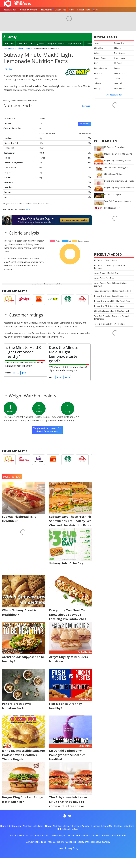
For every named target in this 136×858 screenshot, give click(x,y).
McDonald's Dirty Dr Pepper (106, 260)
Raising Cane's (120, 73)
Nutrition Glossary (62, 825)
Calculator (22, 43)
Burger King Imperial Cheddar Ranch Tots (112, 301)
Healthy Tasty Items (124, 825)
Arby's (96, 43)
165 (17, 373)
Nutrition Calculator (28, 9)
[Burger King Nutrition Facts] (38, 300)
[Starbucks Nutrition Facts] (67, 300)
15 (68, 377)
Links (60, 848)
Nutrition (9, 43)
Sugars (8, 172)
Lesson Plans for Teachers (87, 825)
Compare (86, 106)
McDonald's (119, 63)
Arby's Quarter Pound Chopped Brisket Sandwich (110, 284)
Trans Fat (9, 147)
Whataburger (119, 88)
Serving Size (9, 118)
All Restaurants (114, 94)
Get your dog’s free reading (74, 220)
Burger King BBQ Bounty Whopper (109, 306)
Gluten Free (60, 9)
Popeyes (98, 73)
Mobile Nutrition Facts (68, 829)
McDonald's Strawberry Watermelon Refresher (109, 266)
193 (60, 377)
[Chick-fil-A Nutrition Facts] (24, 459)
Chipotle (117, 48)
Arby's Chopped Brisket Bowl (106, 273)
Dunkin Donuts (100, 58)
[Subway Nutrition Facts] (53, 300)
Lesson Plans (83, 9)
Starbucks (118, 78)
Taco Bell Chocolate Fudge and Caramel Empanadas (111, 317)
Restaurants (9, 9)
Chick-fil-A (98, 48)
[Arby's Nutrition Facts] (82, 300)
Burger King (119, 43)
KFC (96, 63)
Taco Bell (118, 83)
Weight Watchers (56, 43)
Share (10, 69)
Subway (28, 209)
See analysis (84, 123)
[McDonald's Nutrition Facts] (9, 300)
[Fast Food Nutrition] (17, 3)
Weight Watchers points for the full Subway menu (47, 430)
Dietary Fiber (11, 167)
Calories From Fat (12, 128)
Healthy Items (37, 43)
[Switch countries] (95, 9)
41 (25, 373)
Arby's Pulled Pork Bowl (104, 278)
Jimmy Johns (119, 58)
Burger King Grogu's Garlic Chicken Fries (111, 296)
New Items (46, 9)
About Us (107, 825)
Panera (117, 68)
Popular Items (75, 43)
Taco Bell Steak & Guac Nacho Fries (109, 324)
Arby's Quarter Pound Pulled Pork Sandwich (112, 291)
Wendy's (97, 88)
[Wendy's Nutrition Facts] (24, 300)
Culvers (97, 53)
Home (3, 825)
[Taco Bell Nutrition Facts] (38, 459)
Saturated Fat (11, 143)
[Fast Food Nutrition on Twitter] (69, 816)
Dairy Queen (119, 53)
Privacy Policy (71, 848)
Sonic (96, 78)
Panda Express (100, 68)
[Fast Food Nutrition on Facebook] (58, 816)
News (72, 9)
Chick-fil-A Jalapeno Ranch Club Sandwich (111, 311)
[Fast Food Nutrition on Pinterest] (64, 816)
